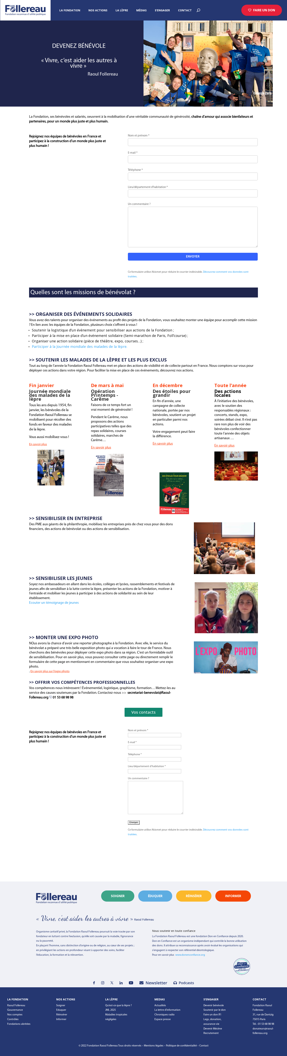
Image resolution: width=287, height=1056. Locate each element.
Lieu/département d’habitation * (148, 187)
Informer (61, 1019)
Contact (185, 10)
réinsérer (194, 896)
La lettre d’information (167, 1010)
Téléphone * (135, 170)
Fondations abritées (18, 1024)
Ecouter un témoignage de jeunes (54, 603)
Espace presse (162, 1019)
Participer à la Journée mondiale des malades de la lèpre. (79, 346)
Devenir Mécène (212, 1028)
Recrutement (211, 1033)
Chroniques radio (164, 1014)
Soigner (118, 896)
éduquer (155, 896)
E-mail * (132, 152)
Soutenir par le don (214, 1010)
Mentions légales (153, 1045)
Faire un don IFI (212, 1014)
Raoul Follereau (16, 1005)
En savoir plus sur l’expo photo (50, 671)
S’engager (162, 10)
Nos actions (97, 10)
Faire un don (264, 10)
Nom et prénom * (138, 135)
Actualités (160, 1005)
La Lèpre (122, 10)
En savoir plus (38, 444)
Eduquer (61, 1010)
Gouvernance (15, 1010)
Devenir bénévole (213, 1005)
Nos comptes (14, 1014)
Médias (141, 10)
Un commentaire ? (139, 204)
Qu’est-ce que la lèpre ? (118, 1005)
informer (233, 896)
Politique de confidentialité (181, 1045)
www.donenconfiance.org (190, 955)
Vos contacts (143, 712)
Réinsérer (61, 1014)
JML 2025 (110, 1010)
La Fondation (69, 10)
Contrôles (13, 1019)
